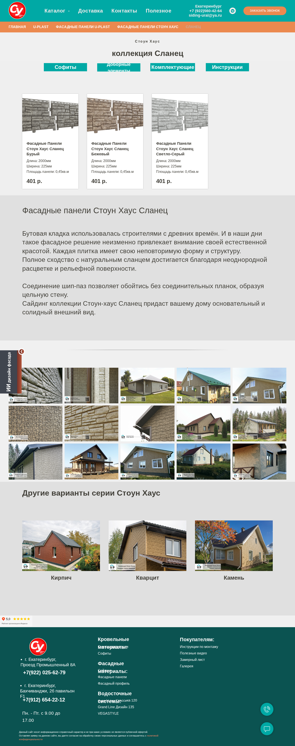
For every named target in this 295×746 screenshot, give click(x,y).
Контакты (124, 11)
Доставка (90, 11)
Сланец (193, 27)
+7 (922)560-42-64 (205, 11)
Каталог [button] (55, 11)
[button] (264, 10)
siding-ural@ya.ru (205, 15)
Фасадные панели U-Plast (83, 27)
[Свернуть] (21, 351)
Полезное (158, 11)
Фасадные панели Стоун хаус (147, 27)
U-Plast (41, 27)
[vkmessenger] (232, 11)
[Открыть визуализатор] (11, 372)
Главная (17, 27)
